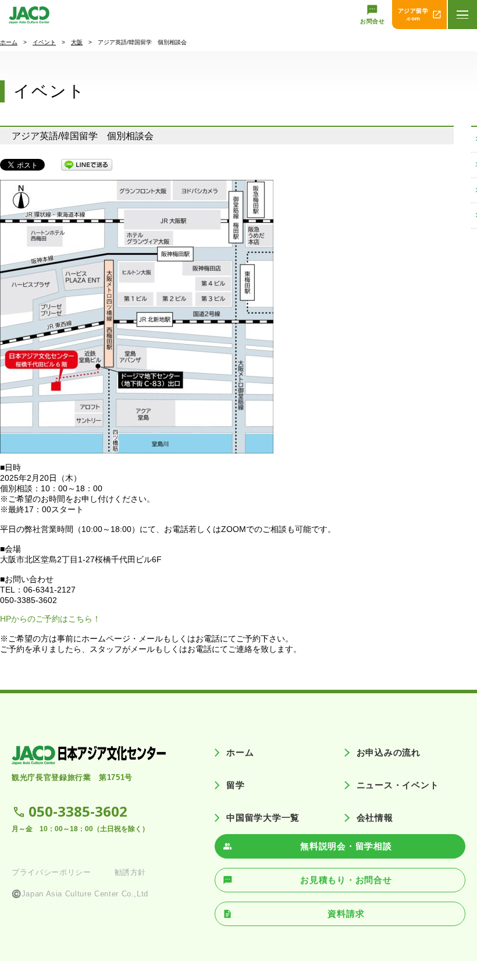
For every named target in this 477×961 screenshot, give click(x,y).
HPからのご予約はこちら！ (50, 618)
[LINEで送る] (86, 165)
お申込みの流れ (389, 752)
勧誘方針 (131, 872)
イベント (44, 42)
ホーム (8, 42)
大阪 (77, 42)
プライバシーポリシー (51, 872)
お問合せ (372, 21)
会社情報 (375, 817)
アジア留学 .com (413, 15)
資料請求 (346, 914)
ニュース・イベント (398, 785)
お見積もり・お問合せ (346, 880)
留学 (235, 785)
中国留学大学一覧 (263, 817)
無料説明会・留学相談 (346, 846)
